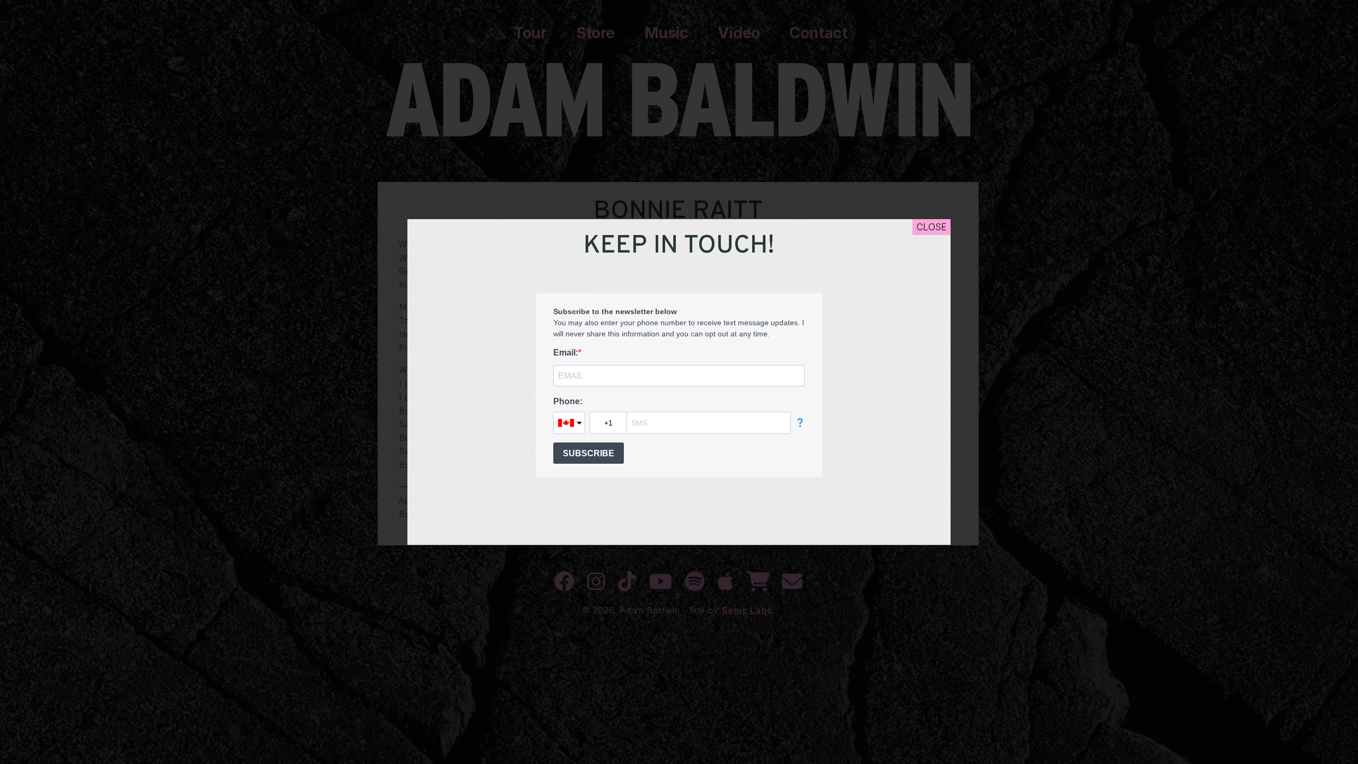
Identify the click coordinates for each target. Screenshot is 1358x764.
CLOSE (931, 227)
